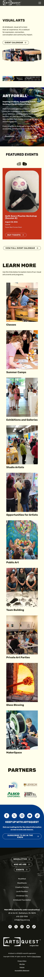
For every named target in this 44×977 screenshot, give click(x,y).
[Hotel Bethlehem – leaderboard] (22, 78)
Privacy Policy (22, 961)
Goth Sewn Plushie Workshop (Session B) (21, 217)
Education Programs (31, 137)
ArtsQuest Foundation (22, 900)
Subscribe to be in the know (20, 836)
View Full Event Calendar (20, 248)
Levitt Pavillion (22, 891)
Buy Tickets (14, 235)
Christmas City (22, 896)
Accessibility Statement (22, 970)
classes (9, 136)
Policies (22, 967)
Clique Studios (36, 956)
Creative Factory (22, 887)
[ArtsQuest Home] (12, 3)
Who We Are (20, 864)
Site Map (22, 964)
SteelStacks (22, 883)
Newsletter (20, 859)
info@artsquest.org (22, 920)
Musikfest (22, 879)
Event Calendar (14, 42)
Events (20, 870)
